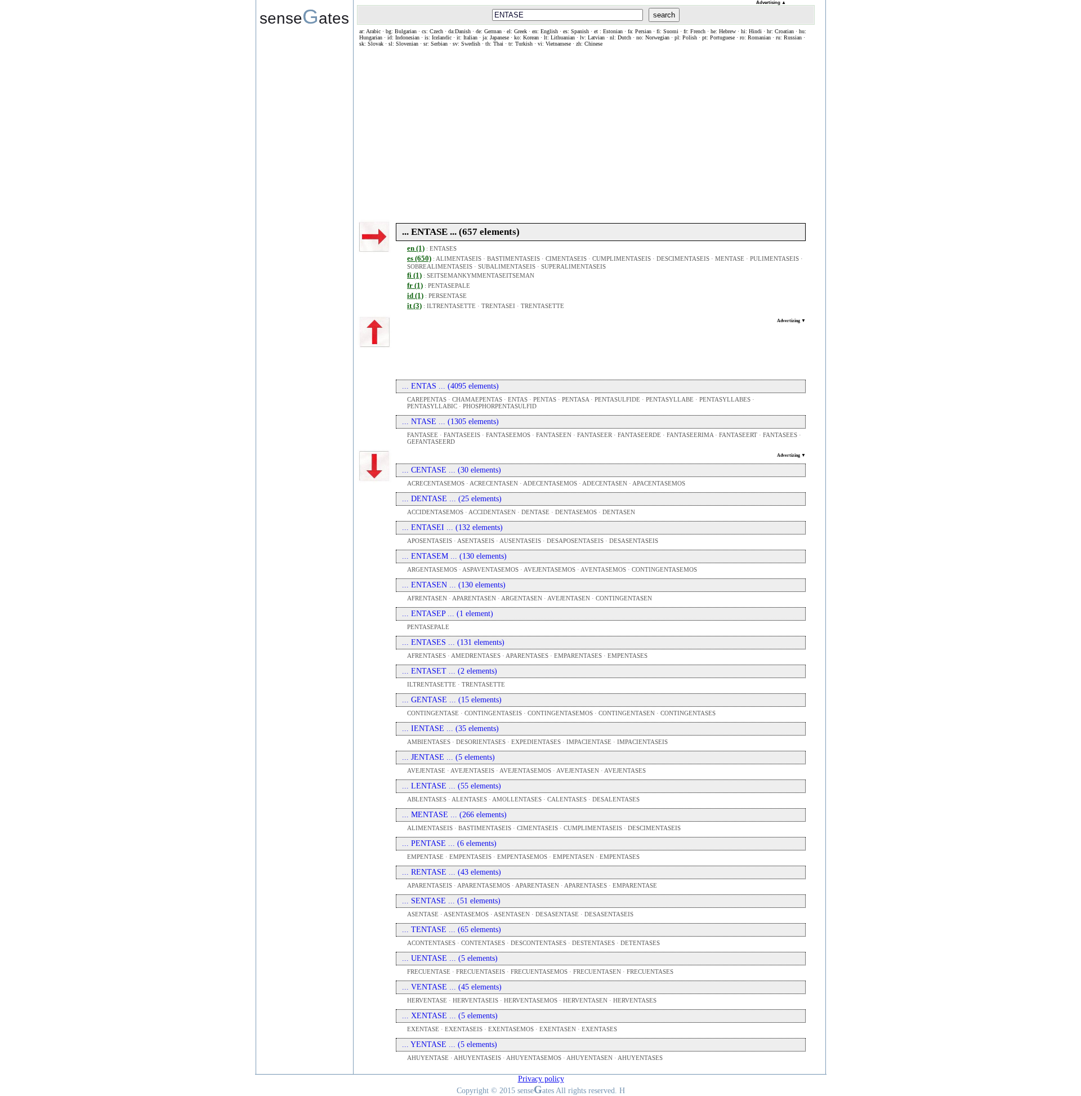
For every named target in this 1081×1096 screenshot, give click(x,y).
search (664, 15)
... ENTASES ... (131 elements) (453, 642)
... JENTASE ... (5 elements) (448, 757)
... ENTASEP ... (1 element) (447, 613)
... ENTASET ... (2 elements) (449, 671)
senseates (304, 16)
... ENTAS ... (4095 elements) (450, 386)
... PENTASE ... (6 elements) (449, 843)
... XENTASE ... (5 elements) (450, 1016)
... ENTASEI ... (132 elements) (452, 527)
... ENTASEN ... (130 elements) (454, 585)
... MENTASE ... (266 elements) (454, 814)
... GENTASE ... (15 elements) (452, 700)
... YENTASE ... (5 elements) (449, 1044)
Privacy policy (541, 1079)
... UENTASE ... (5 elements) (450, 958)
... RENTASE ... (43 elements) (451, 872)
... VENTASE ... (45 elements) (452, 987)
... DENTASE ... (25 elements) (452, 498)
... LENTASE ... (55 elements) (451, 786)
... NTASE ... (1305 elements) (450, 421)
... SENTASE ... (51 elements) (451, 901)
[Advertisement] (586, 131)
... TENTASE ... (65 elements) (451, 929)
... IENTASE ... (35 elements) (450, 728)
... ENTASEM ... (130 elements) (454, 556)
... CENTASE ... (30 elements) (451, 470)
